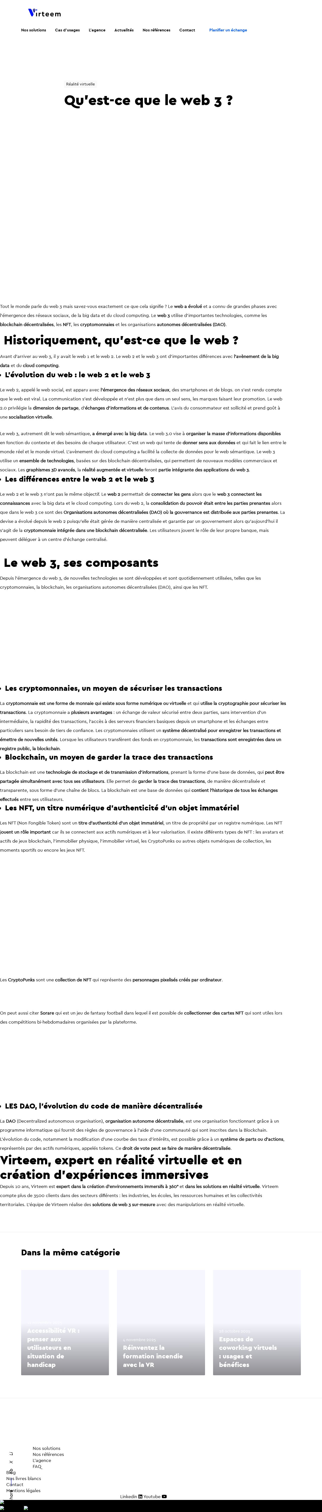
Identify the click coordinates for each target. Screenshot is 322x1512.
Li (11, 1453)
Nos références (35, 1454)
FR (16, 1502)
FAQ (25, 1466)
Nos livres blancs (23, 1478)
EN (20, 1508)
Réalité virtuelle (80, 84)
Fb (11, 1471)
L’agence (28, 1460)
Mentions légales (23, 1490)
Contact (14, 1484)
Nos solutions (46, 1448)
